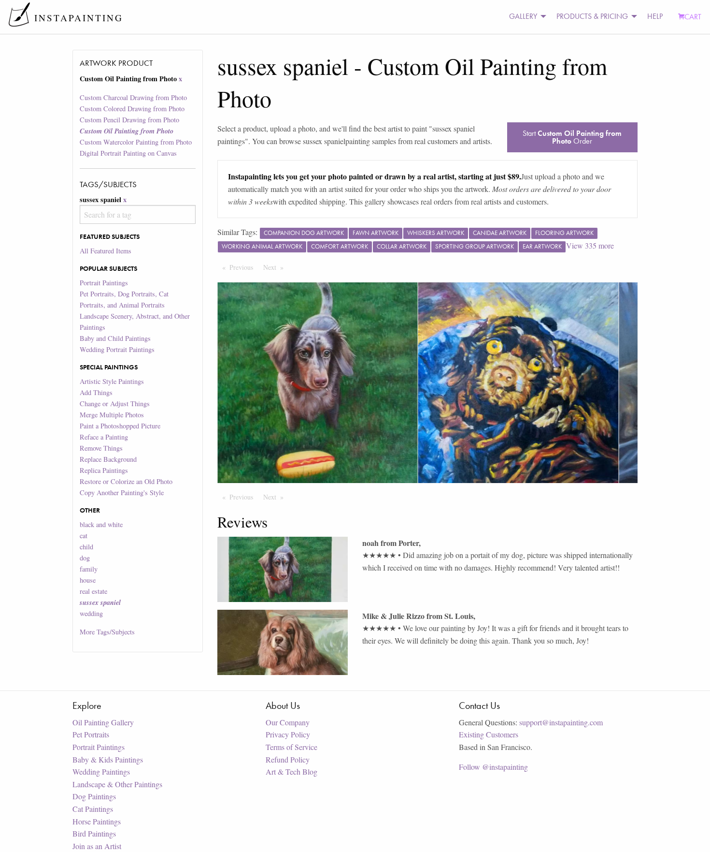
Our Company (288, 722)
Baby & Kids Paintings (107, 759)
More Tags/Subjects (107, 631)
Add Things (96, 392)
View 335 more (590, 245)
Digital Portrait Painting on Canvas (128, 153)
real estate (93, 591)
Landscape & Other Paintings (117, 784)
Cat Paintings (92, 809)
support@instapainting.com (561, 722)
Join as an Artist (96, 846)
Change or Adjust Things (115, 403)
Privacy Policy (288, 734)
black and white (101, 524)
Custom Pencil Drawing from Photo (129, 119)
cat (83, 535)
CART (692, 17)
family (89, 568)
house (88, 580)
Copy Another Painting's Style (122, 492)
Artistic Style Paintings (112, 381)
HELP (655, 16)
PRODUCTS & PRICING (592, 16)
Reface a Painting (104, 436)
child (86, 546)
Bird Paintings (94, 833)
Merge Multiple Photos (112, 414)
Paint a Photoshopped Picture (120, 425)
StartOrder (572, 137)
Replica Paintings (104, 470)
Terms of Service (291, 747)
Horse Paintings (96, 821)
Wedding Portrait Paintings (117, 349)
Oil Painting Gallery (103, 722)
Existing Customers (488, 734)
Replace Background (108, 459)
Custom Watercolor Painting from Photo (136, 142)
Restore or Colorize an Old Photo (126, 481)
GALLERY (523, 16)
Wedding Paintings (101, 771)
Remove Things (101, 448)
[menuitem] (525, 16)
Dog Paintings (94, 796)
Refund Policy (288, 759)
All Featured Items (105, 250)
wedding (91, 613)
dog (85, 557)
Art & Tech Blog (291, 771)
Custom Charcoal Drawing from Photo (133, 97)
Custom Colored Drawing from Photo (132, 108)
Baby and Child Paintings (115, 338)
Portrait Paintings (104, 282)
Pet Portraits (90, 734)
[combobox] (137, 214)
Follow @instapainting (493, 767)
